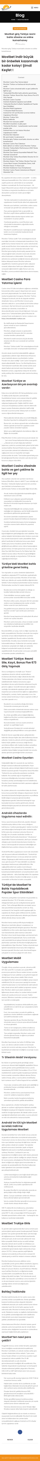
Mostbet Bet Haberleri (11, 135)
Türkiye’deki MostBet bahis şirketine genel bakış (20, 93)
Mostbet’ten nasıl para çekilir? (13, 122)
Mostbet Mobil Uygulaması (12, 108)
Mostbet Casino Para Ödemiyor (14, 144)
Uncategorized (23, 19)
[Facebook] (20, 2)
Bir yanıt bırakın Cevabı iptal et (13, 137)
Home (13, 19)
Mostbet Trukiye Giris (11, 117)
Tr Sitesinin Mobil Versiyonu (13, 111)
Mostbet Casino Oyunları (12, 100)
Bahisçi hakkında (9, 119)
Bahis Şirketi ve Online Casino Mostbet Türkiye (19, 146)
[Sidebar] (3, 441)
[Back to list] (20, 1439)
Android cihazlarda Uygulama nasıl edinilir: (17, 102)
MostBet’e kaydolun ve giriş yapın (14, 124)
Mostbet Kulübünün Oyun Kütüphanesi (17, 168)
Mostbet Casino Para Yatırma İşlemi (15, 82)
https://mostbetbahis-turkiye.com (13, 318)
